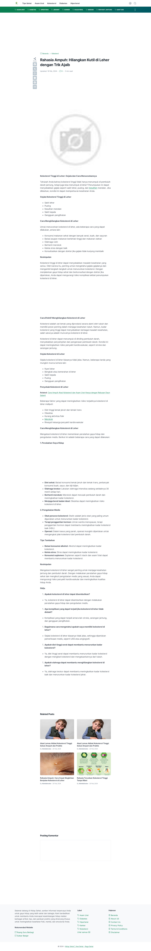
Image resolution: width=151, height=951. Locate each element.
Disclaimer (115, 932)
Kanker (82, 925)
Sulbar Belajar (22, 936)
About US (114, 919)
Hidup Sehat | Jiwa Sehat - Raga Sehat (79, 946)
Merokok (49, 419)
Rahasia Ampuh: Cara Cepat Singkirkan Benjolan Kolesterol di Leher (57, 779)
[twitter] (35, 69)
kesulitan (93, 188)
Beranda (114, 915)
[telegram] (35, 78)
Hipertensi (75, 3)
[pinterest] (35, 82)
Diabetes (63, 3)
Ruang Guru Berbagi (25, 932)
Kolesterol (51, 3)
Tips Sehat (27, 3)
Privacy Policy (116, 925)
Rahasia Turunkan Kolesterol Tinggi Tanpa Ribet (92, 779)
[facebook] (35, 64)
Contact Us (115, 922)
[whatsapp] (35, 73)
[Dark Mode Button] (130, 3)
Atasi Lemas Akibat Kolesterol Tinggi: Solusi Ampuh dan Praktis (56, 744)
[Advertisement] (75, 32)
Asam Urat (39, 3)
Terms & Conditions (118, 929)
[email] (35, 87)
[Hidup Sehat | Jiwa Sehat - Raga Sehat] (16, 3)
